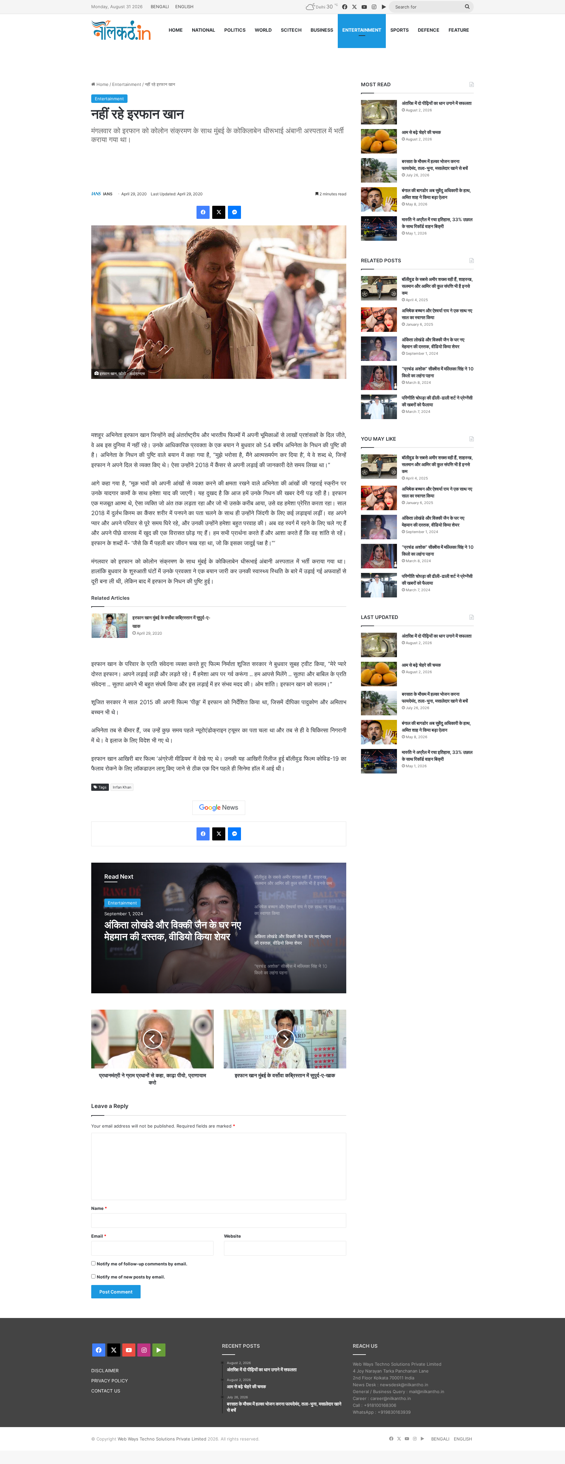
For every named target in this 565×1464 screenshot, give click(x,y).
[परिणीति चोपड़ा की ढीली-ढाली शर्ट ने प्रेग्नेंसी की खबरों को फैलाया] (379, 407)
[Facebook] (203, 212)
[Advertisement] (282, 54)
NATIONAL (203, 30)
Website (232, 1236)
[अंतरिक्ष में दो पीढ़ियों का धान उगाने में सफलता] (379, 112)
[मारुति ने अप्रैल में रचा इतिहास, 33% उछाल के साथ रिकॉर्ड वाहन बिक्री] (379, 228)
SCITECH (291, 30)
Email (98, 1236)
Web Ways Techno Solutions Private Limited (162, 1438)
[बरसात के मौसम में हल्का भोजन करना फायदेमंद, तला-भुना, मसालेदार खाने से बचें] (379, 170)
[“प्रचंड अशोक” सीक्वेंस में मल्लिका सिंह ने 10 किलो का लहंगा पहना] (379, 378)
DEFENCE (428, 30)
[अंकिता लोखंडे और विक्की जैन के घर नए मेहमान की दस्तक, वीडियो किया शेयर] (379, 348)
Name (99, 1208)
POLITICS (235, 30)
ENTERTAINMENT (361, 30)
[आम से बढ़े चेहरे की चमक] (379, 141)
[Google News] (218, 808)
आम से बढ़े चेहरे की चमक (421, 132)
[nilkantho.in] (121, 30)
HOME (176, 30)
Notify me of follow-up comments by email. (142, 1263)
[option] (218, 928)
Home (102, 84)
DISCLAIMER (105, 1370)
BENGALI (160, 6)
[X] (218, 212)
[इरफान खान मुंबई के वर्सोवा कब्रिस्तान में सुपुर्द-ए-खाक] (110, 625)
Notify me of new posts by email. (131, 1276)
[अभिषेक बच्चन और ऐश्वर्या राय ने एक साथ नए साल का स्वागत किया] (379, 319)
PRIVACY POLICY (109, 1380)
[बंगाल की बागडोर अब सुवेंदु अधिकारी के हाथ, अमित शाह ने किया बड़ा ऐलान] (379, 199)
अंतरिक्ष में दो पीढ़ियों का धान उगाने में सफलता (436, 103)
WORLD (263, 30)
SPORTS (399, 30)
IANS (107, 193)
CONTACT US (105, 1390)
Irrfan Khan (122, 787)
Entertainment (126, 84)
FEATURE (459, 30)
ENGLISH (184, 6)
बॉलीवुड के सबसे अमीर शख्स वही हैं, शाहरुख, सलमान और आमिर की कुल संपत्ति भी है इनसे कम (437, 286)
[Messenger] (234, 212)
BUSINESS (322, 30)
